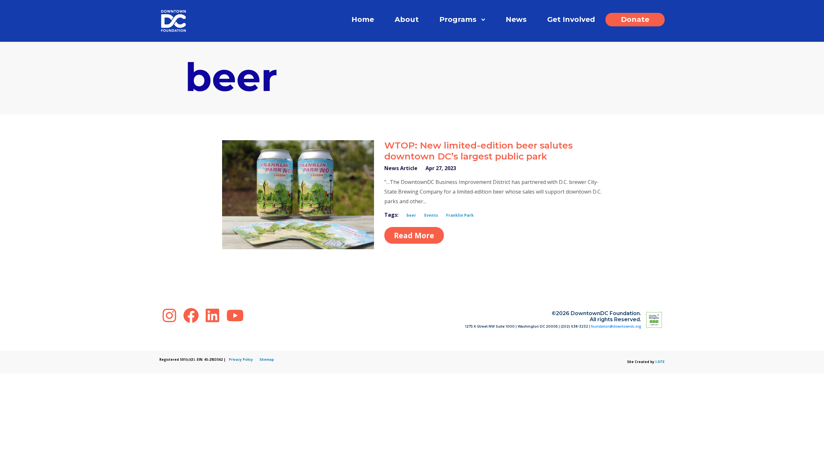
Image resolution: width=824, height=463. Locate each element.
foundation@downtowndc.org (616, 326)
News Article (400, 168)
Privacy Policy (241, 359)
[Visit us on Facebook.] (192, 315)
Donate (635, 19)
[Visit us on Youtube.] (235, 315)
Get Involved (571, 19)
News (516, 19)
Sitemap (266, 359)
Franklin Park (460, 215)
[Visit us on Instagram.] (171, 315)
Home (362, 19)
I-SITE (660, 361)
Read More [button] (414, 235)
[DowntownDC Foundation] (663, 319)
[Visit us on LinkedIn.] (214, 315)
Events (431, 215)
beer (411, 215)
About (407, 19)
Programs (457, 19)
